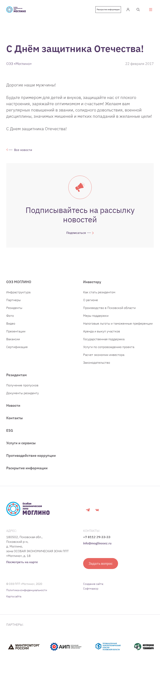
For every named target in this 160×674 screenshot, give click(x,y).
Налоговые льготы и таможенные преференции (118, 323)
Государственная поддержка (103, 339)
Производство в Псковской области (109, 308)
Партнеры (13, 300)
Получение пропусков (22, 385)
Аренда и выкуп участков (101, 331)
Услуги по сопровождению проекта (108, 347)
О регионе (90, 300)
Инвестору (92, 282)
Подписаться (76, 233)
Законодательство (96, 362)
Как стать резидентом (99, 292)
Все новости (23, 150)
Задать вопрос (101, 563)
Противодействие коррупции (31, 455)
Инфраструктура (18, 292)
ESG (9, 430)
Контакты (14, 418)
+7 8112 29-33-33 (96, 537)
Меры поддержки (95, 316)
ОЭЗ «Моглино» (19, 63)
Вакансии (13, 339)
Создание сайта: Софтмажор (93, 586)
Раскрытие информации (108, 9)
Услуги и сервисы (21, 443)
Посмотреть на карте (22, 562)
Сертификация (17, 347)
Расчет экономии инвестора (103, 355)
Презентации (15, 331)
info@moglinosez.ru (97, 543)
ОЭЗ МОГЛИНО (18, 282)
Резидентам (16, 375)
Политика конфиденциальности (26, 590)
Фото (10, 316)
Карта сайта (13, 596)
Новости (13, 405)
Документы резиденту (22, 393)
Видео (10, 323)
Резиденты (14, 308)
